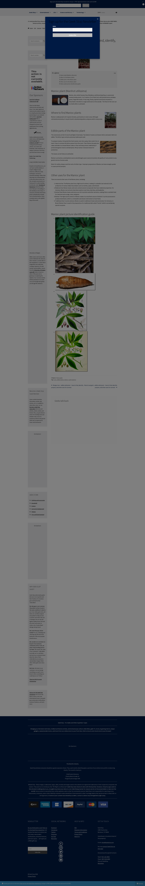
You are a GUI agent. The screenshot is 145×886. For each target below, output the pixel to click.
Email (54, 26)
